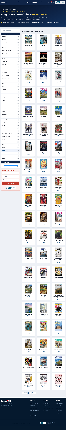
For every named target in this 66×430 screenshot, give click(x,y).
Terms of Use (59, 410)
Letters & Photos (34, 403)
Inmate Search (46, 413)
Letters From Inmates (35, 413)
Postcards (32, 405)
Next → (33, 392)
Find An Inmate (11, 2)
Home (2, 9)
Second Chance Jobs (48, 408)
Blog (28, 2)
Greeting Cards (33, 408)
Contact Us (58, 405)
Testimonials (58, 408)
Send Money (33, 415)
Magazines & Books (34, 410)
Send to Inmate (40, 2)
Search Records (11, 183)
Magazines (34, 2)
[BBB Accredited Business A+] (60, 2)
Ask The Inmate (46, 405)
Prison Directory (20, 2)
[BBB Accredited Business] (43, 423)
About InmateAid (59, 403)
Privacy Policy (59, 413)
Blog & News (45, 410)
